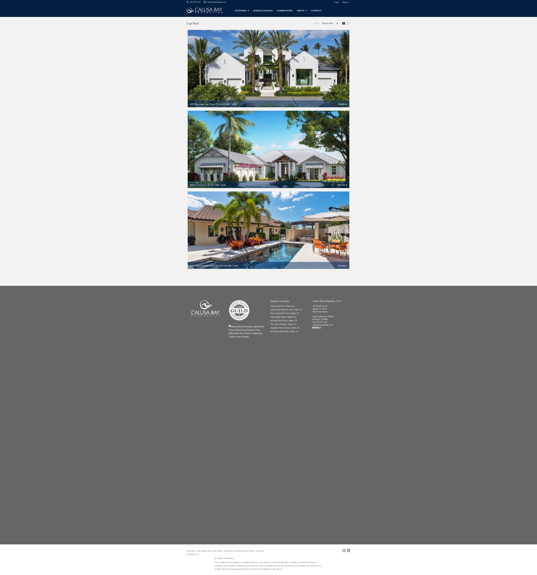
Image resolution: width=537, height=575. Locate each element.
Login (336, 2)
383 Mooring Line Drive (202, 104)
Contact (316, 11)
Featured (240, 11)
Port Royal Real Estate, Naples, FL (284, 331)
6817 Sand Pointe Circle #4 (204, 265)
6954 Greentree (198, 185)
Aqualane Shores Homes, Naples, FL (285, 328)
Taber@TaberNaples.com (323, 325)
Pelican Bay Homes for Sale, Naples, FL (287, 310)
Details (342, 104)
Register (345, 2)
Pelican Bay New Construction (283, 306)
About (300, 11)
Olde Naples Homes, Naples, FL (283, 317)
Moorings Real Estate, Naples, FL (284, 321)
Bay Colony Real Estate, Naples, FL (285, 313)
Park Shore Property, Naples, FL (284, 324)
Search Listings (263, 11)
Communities (285, 11)
